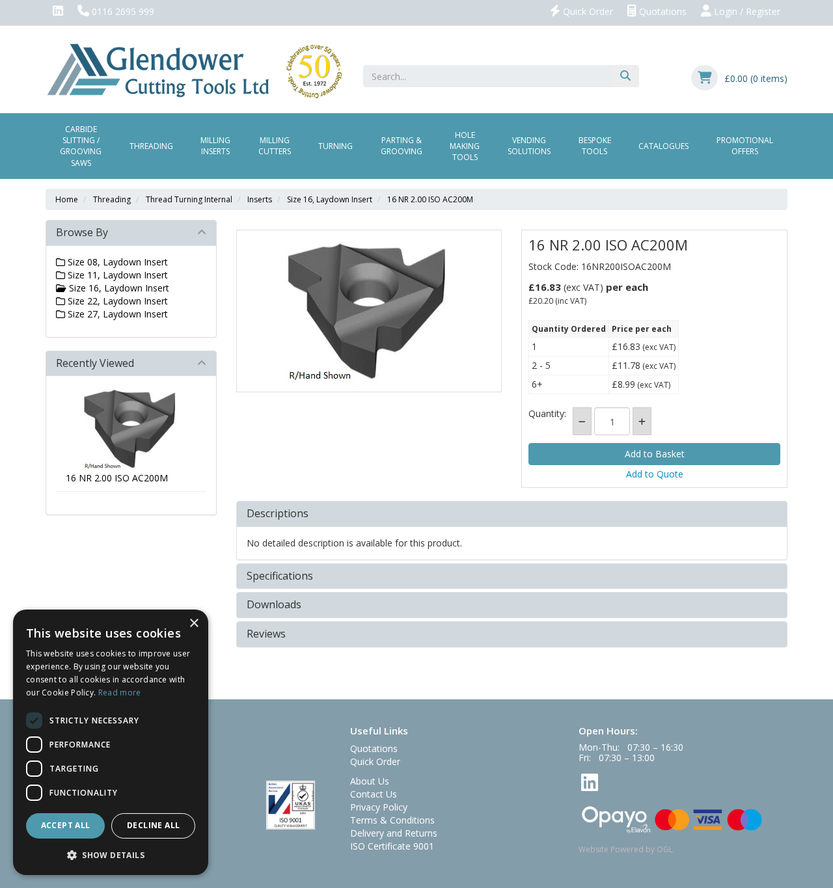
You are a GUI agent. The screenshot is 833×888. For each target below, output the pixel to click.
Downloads (274, 605)
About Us (369, 781)
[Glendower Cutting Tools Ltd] (194, 70)
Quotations (661, 11)
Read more (119, 692)
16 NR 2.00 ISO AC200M (430, 199)
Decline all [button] (153, 825)
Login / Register (745, 11)
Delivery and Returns (393, 833)
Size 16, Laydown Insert (329, 199)
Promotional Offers (745, 146)
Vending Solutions (529, 146)
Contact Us (373, 794)
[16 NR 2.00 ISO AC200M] (369, 311)
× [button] (193, 623)
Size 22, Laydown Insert (116, 301)
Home (66, 199)
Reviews (266, 634)
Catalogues (663, 146)
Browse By (82, 232)
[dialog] (110, 742)
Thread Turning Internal (189, 199)
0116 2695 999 (121, 11)
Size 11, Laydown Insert (116, 275)
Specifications (280, 576)
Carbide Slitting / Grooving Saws (81, 146)
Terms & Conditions (392, 820)
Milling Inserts (215, 146)
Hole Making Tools (465, 146)
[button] (110, 854)
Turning (335, 146)
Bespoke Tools (595, 146)
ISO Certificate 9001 (392, 846)
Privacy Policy (378, 807)
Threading (151, 146)
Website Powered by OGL (626, 849)
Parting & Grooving (401, 146)
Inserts (259, 199)
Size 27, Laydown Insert (116, 314)
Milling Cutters (274, 146)
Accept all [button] (65, 825)
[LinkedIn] (58, 11)
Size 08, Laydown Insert (116, 262)
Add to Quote (654, 474)
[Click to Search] (625, 76)
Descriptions (277, 514)
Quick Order (586, 11)
